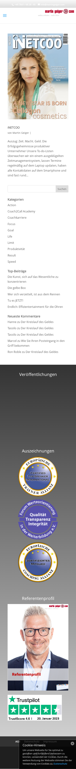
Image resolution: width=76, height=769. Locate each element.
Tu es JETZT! (15, 300)
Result (12, 255)
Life (10, 236)
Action (12, 205)
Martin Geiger (21, 132)
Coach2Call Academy (21, 211)
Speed (12, 262)
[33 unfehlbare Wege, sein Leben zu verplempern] (38, 441)
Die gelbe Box (17, 288)
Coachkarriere (17, 218)
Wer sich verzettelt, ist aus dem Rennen (34, 294)
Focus (11, 224)
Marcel (12, 341)
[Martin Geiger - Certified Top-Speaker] (38, 476)
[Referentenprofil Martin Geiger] (38, 689)
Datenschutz (60, 763)
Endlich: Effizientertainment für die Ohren (35, 307)
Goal (11, 230)
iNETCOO (14, 127)
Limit (11, 243)
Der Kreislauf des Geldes (37, 322)
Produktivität (16, 249)
